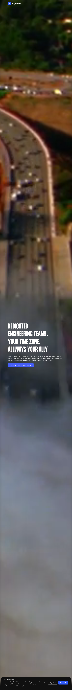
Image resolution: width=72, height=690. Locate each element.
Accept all (63, 683)
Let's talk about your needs (21, 365)
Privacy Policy (22, 686)
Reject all (52, 683)
